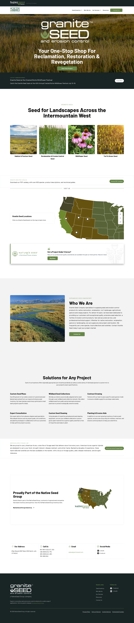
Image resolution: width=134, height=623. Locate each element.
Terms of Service (96, 612)
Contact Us (116, 10)
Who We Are (99, 591)
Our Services (99, 594)
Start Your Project (67, 68)
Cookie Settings (106, 612)
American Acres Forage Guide (114, 448)
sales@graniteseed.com (76, 552)
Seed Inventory (100, 588)
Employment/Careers (118, 612)
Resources (106, 10)
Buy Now (53, 258)
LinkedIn (102, 550)
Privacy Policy (86, 612)
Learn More (119, 80)
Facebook (102, 553)
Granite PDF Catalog (116, 181)
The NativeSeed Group (38, 603)
